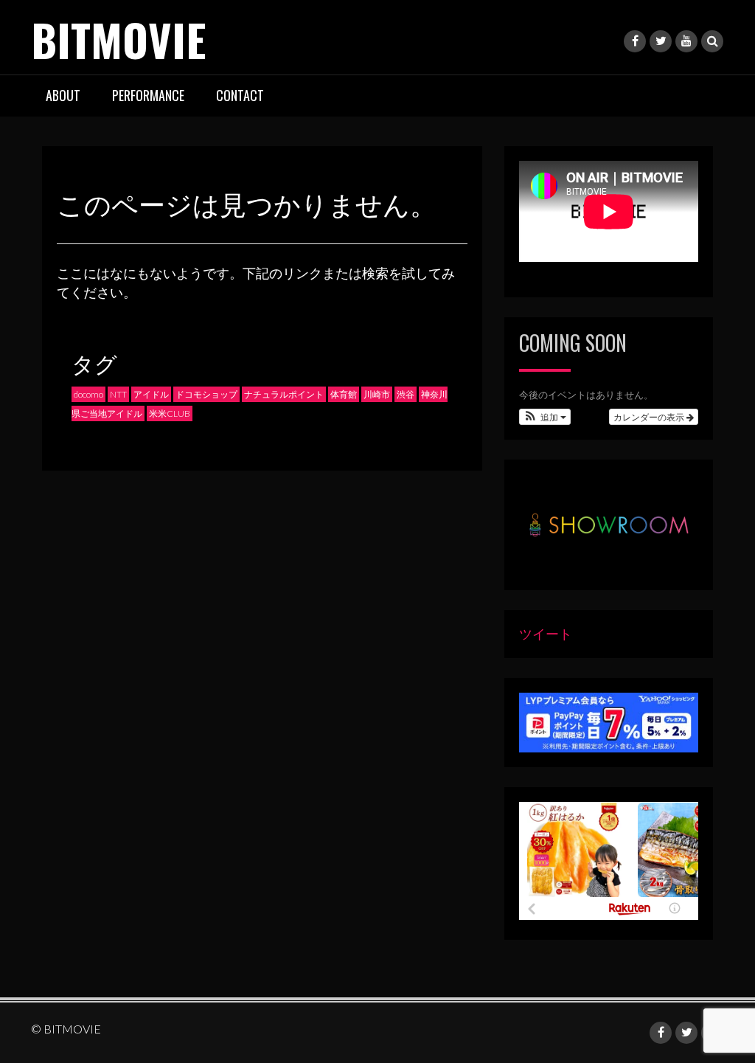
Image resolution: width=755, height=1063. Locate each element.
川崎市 (376, 394)
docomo (88, 394)
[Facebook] (635, 41)
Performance (148, 95)
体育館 (343, 394)
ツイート (545, 634)
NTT (118, 394)
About (63, 95)
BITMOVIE (118, 39)
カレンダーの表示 (649, 416)
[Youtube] (686, 41)
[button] (545, 416)
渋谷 (405, 394)
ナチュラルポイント (284, 394)
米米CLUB (169, 413)
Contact (240, 95)
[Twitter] (661, 41)
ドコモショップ (206, 394)
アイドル (151, 394)
